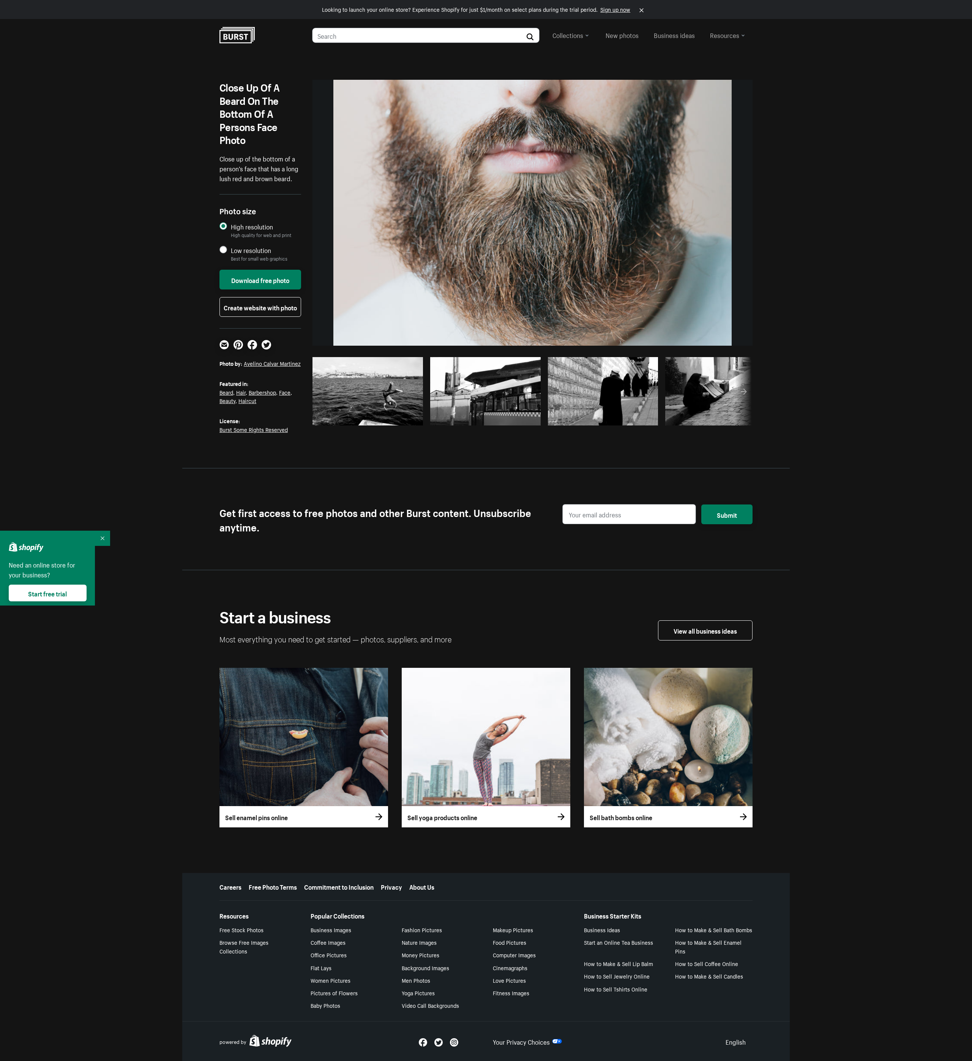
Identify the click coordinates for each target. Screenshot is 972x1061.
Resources (724, 35)
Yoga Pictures (418, 992)
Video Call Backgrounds (430, 1005)
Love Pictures (509, 980)
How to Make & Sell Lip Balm (618, 963)
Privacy (391, 886)
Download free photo (260, 280)
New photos (622, 35)
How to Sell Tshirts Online (615, 989)
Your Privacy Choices (521, 1041)
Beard (226, 392)
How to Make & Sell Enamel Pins (708, 946)
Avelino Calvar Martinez (272, 363)
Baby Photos (325, 1005)
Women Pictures (330, 980)
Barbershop (262, 392)
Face (284, 392)
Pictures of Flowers (334, 992)
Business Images (331, 929)
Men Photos (416, 980)
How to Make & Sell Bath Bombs (713, 929)
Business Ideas (602, 929)
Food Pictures (509, 942)
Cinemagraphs (510, 967)
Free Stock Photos (241, 929)
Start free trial (47, 593)
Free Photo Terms (273, 886)
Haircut (247, 400)
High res (370, 417)
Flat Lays (321, 967)
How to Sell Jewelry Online (617, 976)
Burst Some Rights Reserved (253, 429)
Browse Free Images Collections (243, 946)
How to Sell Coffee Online (706, 963)
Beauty (227, 400)
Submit (727, 514)
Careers (230, 886)
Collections (567, 35)
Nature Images (419, 942)
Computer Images (514, 954)
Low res (399, 417)
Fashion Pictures (422, 929)
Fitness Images (511, 992)
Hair (241, 392)
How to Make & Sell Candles (709, 976)
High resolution (252, 226)
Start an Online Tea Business (618, 942)
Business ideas (674, 35)
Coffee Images (328, 942)
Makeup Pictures (513, 929)
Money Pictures (420, 954)
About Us (421, 886)
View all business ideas (705, 630)
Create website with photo (260, 307)
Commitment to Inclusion (339, 886)
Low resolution (251, 250)
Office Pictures (329, 954)
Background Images (425, 967)
